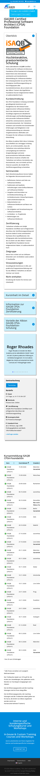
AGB (29, 760)
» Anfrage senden (12, 434)
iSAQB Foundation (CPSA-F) (10, 469)
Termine (12, 385)
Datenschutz (21, 760)
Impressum (11, 760)
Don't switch (26, 14)
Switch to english (16, 14)
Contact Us (20, 749)
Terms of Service (19, 773)
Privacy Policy (30, 771)
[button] (13, 463)
